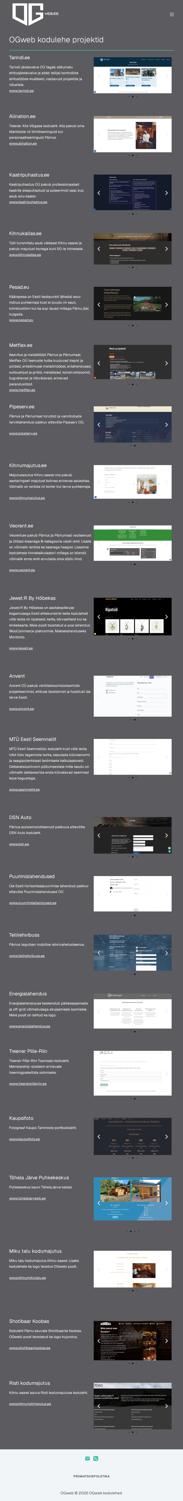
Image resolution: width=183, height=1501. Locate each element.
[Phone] (95, 1458)
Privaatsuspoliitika (91, 1476)
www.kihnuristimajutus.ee (30, 1403)
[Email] (87, 1458)
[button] (99, 75)
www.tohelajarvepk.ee (27, 1198)
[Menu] (172, 14)
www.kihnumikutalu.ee (27, 1277)
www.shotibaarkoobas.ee (29, 1348)
